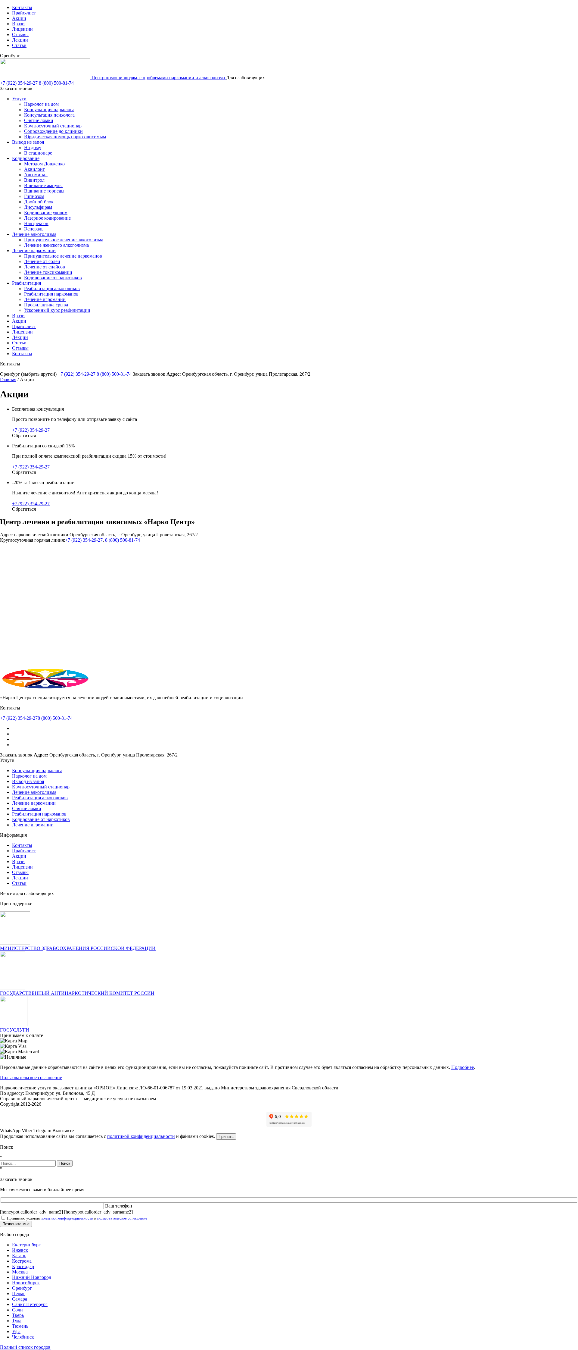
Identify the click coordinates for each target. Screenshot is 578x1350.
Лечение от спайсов (44, 266)
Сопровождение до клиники (53, 131)
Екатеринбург (26, 1244)
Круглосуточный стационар (53, 125)
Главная (8, 379)
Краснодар (23, 1266)
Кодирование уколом (45, 212)
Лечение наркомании (34, 250)
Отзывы (20, 34)
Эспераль (33, 228)
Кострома (22, 1261)
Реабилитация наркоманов (51, 293)
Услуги (19, 98)
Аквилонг (34, 169)
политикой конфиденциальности (141, 1136)
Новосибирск (26, 1282)
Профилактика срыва (46, 304)
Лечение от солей (42, 261)
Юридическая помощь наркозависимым (65, 136)
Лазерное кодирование (47, 218)
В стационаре (38, 152)
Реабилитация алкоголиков (52, 288)
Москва (20, 1271)
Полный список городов (25, 1347)
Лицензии (22, 29)
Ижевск (20, 1250)
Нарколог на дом (41, 104)
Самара (19, 1298)
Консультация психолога (49, 114)
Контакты (22, 7)
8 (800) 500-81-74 (56, 83)
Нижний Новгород (31, 1277)
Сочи (17, 1309)
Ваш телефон (118, 1205)
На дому (32, 147)
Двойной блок (39, 201)
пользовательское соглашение (122, 1218)
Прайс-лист (24, 12)
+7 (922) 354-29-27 (19, 83)
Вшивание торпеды (44, 190)
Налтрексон (36, 223)
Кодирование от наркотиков (53, 277)
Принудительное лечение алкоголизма (63, 239)
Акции (19, 18)
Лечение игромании (45, 299)
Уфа (16, 1331)
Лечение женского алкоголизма (56, 245)
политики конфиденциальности (67, 1218)
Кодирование (25, 158)
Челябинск (23, 1336)
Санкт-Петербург (30, 1304)
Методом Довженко (44, 163)
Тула (16, 1320)
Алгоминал (36, 174)
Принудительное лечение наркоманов (63, 255)
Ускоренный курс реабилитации (57, 310)
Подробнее (462, 1067)
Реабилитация (26, 283)
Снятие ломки (38, 120)
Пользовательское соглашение (31, 1077)
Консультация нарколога (49, 109)
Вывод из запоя (28, 142)
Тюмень (20, 1326)
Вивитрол (34, 180)
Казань (19, 1255)
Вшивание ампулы (43, 185)
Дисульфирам (38, 207)
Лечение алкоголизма (34, 234)
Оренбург (22, 1288)
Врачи (18, 23)
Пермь (18, 1293)
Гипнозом (34, 196)
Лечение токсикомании (48, 272)
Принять (226, 1136)
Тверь (18, 1315)
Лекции (20, 39)
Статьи (19, 45)
